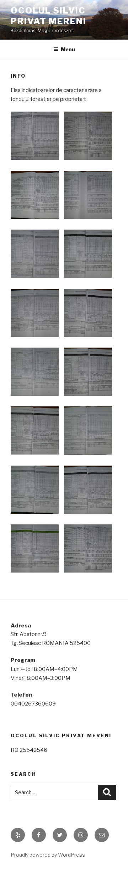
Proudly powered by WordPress (48, 855)
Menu (68, 49)
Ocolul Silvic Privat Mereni (48, 15)
